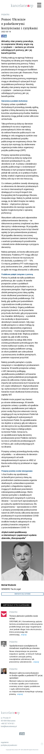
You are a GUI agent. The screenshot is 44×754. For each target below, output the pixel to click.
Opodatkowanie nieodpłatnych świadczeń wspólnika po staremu (24, 646)
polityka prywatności (9, 745)
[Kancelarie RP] (22, 7)
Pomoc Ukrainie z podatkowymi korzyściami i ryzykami (19, 23)
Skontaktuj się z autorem (22, 594)
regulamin (5, 742)
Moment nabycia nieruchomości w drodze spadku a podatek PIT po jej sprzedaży (25, 675)
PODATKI (5, 14)
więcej (24, 635)
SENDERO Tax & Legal (11, 589)
